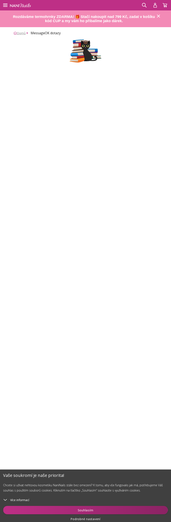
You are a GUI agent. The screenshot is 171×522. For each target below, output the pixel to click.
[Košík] (167, 4)
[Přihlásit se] (155, 5)
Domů (21, 33)
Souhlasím (85, 510)
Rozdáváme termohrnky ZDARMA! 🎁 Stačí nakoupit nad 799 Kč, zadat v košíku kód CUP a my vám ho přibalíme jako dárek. (84, 19)
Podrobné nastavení (85, 519)
